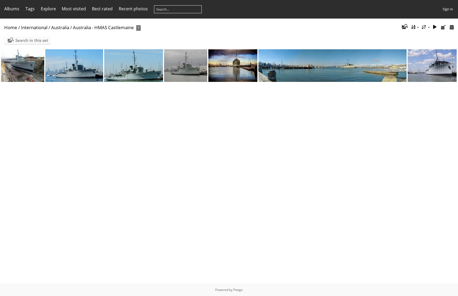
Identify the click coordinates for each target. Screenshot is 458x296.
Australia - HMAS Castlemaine (103, 27)
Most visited (74, 9)
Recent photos (133, 9)
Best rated (102, 9)
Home (10, 27)
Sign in (448, 9)
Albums (11, 9)
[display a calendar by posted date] (443, 27)
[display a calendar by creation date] (451, 27)
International (34, 27)
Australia (60, 27)
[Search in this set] (404, 27)
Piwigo (238, 290)
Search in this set (31, 40)
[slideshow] (435, 27)
